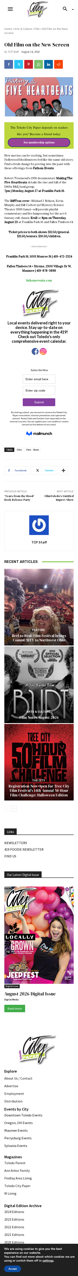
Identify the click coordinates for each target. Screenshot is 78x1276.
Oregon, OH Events (18, 1123)
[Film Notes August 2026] (39, 684)
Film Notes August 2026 (39, 717)
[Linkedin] (48, 64)
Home (8, 29)
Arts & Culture (23, 29)
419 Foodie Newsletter (24, 849)
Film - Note (32, 449)
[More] (63, 470)
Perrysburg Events (18, 1138)
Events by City (16, 1109)
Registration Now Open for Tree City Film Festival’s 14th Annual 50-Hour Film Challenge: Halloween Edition (39, 791)
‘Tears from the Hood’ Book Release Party (19, 498)
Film (37, 29)
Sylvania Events (15, 1145)
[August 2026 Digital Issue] (39, 936)
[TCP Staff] (39, 525)
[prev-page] (7, 808)
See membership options (39, 142)
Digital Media (11, 999)
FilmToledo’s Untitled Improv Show (59, 498)
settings (48, 1261)
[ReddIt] (58, 64)
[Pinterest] (28, 64)
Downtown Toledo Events (23, 1115)
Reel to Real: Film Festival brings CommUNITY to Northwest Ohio (39, 638)
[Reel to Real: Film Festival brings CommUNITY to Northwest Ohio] (39, 607)
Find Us (10, 856)
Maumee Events (16, 1130)
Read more (15, 1008)
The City (38, 780)
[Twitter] (18, 64)
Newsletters (15, 843)
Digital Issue (12, 986)
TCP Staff (13, 51)
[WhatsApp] (38, 64)
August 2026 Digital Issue (30, 994)
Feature (38, 630)
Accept (12, 1269)
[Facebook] (8, 64)
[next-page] (14, 808)
